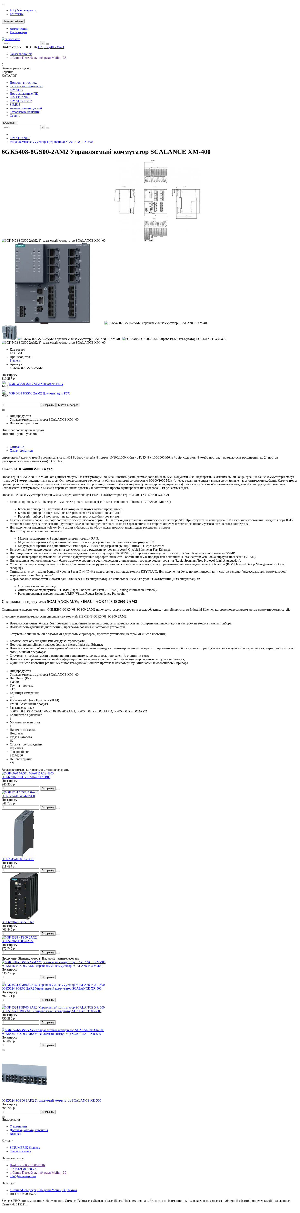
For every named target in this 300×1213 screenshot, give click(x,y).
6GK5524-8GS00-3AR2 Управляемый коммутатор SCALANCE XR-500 (51, 1100)
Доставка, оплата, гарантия (29, 1130)
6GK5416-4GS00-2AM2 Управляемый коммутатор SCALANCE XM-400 (52, 966)
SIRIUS (15, 104)
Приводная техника (23, 82)
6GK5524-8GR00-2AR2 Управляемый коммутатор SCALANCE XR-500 (51, 988)
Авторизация (19, 28)
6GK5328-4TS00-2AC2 (17, 941)
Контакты (16, 14)
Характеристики (21, 450)
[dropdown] (3, 4)
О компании (18, 1126)
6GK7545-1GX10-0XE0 (18, 859)
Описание (17, 447)
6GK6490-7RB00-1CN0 (18, 922)
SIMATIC (16, 90)
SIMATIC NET (20, 97)
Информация (11, 1119)
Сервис (15, 115)
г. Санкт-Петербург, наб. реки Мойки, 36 (38, 57)
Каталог (7, 1140)
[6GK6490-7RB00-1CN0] (24, 918)
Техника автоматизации (26, 86)
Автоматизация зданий (26, 108)
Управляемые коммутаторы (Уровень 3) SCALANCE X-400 (51, 141)
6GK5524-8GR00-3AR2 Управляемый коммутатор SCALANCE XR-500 (51, 1011)
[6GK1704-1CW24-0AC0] (20, 792)
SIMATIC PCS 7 (21, 101)
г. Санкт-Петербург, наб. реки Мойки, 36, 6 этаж (43, 1190)
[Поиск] (47, 44)
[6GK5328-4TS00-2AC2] (19, 937)
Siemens (15, 360)
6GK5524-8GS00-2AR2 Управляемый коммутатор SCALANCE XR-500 (51, 1033)
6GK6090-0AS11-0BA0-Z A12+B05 (26, 777)
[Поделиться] (3, 410)
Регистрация (18, 32)
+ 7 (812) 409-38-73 (51, 47)
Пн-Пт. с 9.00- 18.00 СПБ (27, 1165)
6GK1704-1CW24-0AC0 (18, 796)
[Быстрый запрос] (3, 982)
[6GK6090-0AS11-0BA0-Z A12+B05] (28, 773)
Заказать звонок (21, 54)
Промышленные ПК (24, 93)
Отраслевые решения (24, 112)
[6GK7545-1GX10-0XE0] (24, 855)
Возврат (15, 1133)
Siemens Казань (20, 1151)
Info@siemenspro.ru (23, 10)
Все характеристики (24, 423)
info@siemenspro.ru (23, 1176)
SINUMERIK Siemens (25, 1147)
